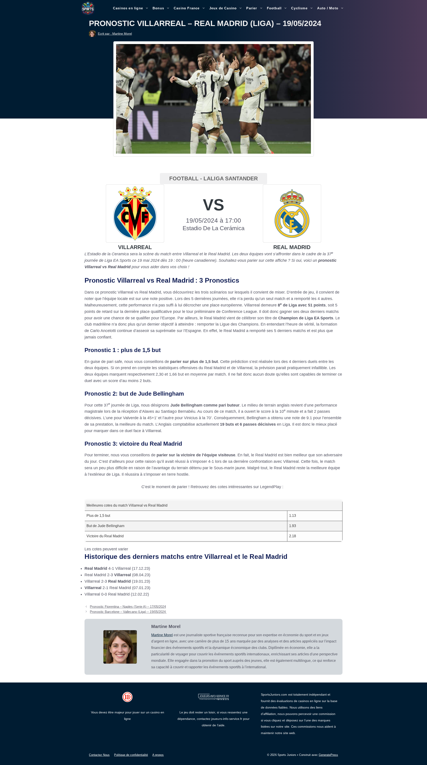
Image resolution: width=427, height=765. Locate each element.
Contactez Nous (99, 755)
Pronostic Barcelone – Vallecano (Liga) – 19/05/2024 (128, 612)
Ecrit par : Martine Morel (115, 33)
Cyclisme (299, 8)
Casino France (187, 8)
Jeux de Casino (223, 8)
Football (274, 8)
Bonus (158, 8)
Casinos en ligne (128, 8)
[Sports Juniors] (88, 8)
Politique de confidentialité (131, 755)
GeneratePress (328, 755)
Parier (251, 8)
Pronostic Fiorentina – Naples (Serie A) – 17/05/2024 (128, 606)
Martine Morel (162, 635)
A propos (158, 755)
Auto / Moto (327, 8)
